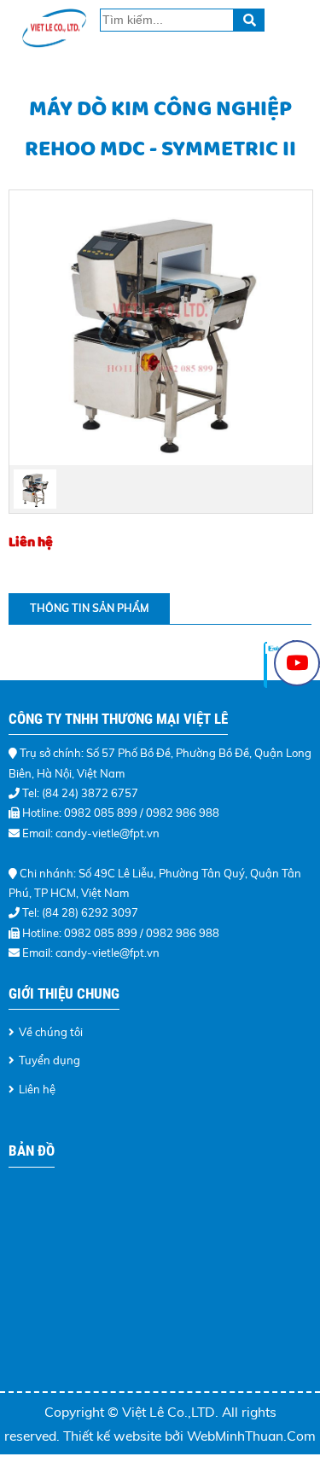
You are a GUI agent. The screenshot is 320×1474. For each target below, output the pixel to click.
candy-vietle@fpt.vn (107, 952)
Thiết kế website (114, 1435)
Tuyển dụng (49, 1060)
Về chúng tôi (51, 1032)
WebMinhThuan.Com (251, 1435)
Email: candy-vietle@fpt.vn (91, 833)
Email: (38, 952)
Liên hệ (37, 1089)
